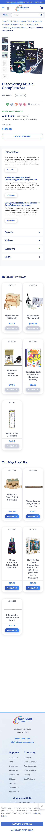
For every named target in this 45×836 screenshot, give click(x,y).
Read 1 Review (22, 115)
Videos (9, 240)
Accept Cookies (22, 823)
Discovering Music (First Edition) (14, 27)
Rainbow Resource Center (22, 719)
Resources (13, 770)
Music (10, 21)
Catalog (27, 774)
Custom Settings (22, 830)
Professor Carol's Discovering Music (25, 24)
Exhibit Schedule (31, 761)
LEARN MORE (39, 2)
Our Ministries (29, 779)
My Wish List (14, 791)
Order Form (13, 787)
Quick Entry (14, 774)
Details (9, 232)
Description (12, 151)
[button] (5, 47)
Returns (12, 783)
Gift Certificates (30, 770)
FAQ (11, 761)
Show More (11, 170)
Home (4, 21)
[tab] (22, 152)
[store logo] (22, 8)
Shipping (12, 779)
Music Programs (20, 21)
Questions (13, 766)
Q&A (8, 257)
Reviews (10, 248)
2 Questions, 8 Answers (12, 119)
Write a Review (31, 119)
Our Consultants (30, 766)
